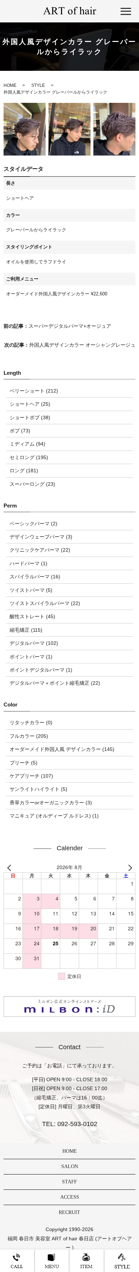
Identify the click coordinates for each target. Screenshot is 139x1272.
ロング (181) (24, 470)
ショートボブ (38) (30, 417)
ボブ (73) (20, 430)
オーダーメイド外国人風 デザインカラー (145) (62, 749)
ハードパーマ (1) (28, 563)
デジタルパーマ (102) (34, 643)
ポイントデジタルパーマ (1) (41, 670)
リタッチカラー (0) (31, 722)
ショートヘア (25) (30, 404)
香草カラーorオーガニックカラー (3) (51, 802)
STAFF (69, 1181)
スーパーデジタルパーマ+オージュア (70, 326)
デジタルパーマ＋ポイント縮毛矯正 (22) (55, 683)
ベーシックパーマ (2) (33, 523)
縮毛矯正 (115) (26, 630)
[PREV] (10, 867)
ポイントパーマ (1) (31, 656)
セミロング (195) (29, 457)
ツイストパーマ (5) (31, 590)
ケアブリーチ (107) (31, 776)
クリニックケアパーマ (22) (40, 550)
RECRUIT (69, 1212)
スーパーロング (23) (32, 484)
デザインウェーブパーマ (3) (41, 537)
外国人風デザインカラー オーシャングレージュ (82, 345)
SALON (69, 1166)
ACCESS (69, 1197)
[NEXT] (128, 867)
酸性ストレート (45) (32, 616)
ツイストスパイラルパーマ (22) (45, 603)
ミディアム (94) (27, 444)
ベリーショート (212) (34, 391)
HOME (69, 1151)
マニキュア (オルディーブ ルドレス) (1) (54, 816)
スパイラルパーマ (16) (35, 576)
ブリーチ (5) (23, 763)
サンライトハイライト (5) (38, 789)
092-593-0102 (76, 1124)
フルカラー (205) (29, 736)
